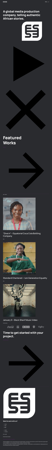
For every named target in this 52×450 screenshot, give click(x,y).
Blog (5, 427)
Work (5, 425)
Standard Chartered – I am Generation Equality (25, 278)
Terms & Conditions (11, 439)
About (6, 430)
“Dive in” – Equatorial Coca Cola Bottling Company (22, 234)
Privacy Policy (5, 439)
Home (6, 424)
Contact (6, 431)
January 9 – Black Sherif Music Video (20, 320)
